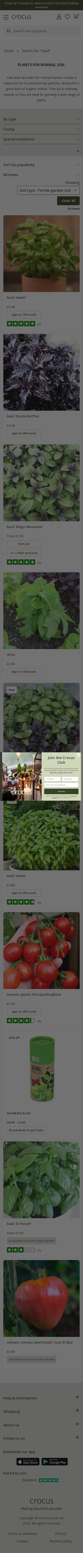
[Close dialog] (78, 755)
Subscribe (61, 791)
